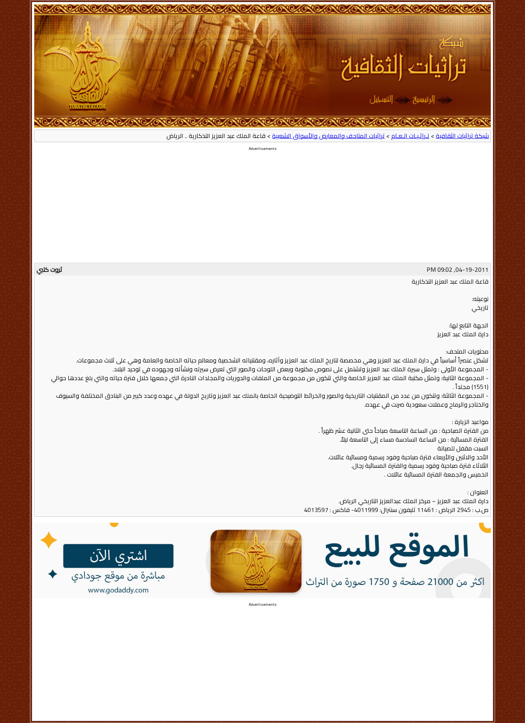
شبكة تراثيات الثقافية (462, 135)
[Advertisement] (262, 209)
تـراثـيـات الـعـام (410, 135)
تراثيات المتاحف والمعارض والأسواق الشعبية (328, 135)
